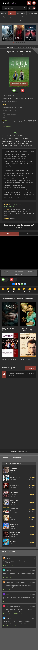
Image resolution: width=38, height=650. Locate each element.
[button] (13, 42)
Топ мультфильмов (9, 17)
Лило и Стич (9, 577)
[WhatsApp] (22, 284)
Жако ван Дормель (16, 136)
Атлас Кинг (9, 565)
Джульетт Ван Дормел (9, 145)
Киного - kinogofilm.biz (8, 47)
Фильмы (19, 47)
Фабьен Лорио (11, 143)
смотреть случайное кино (19, 451)
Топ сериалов (32, 13)
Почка (7, 601)
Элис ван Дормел (23, 143)
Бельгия (10, 98)
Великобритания (27, 98)
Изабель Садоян (20, 141)
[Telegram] (25, 284)
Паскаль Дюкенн (24, 139)
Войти (29, 3)
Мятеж (7, 589)
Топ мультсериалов (28, 17)
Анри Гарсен (9, 141)
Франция (17, 98)
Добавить (30, 368)
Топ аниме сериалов (27, 21)
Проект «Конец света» (13, 626)
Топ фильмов (21, 13)
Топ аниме (8, 21)
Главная (3, 13)
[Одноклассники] (16, 284)
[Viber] (19, 284)
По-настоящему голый (13, 614)
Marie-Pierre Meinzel (25, 145)
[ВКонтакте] (13, 284)
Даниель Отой (13, 139)
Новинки (11, 13)
